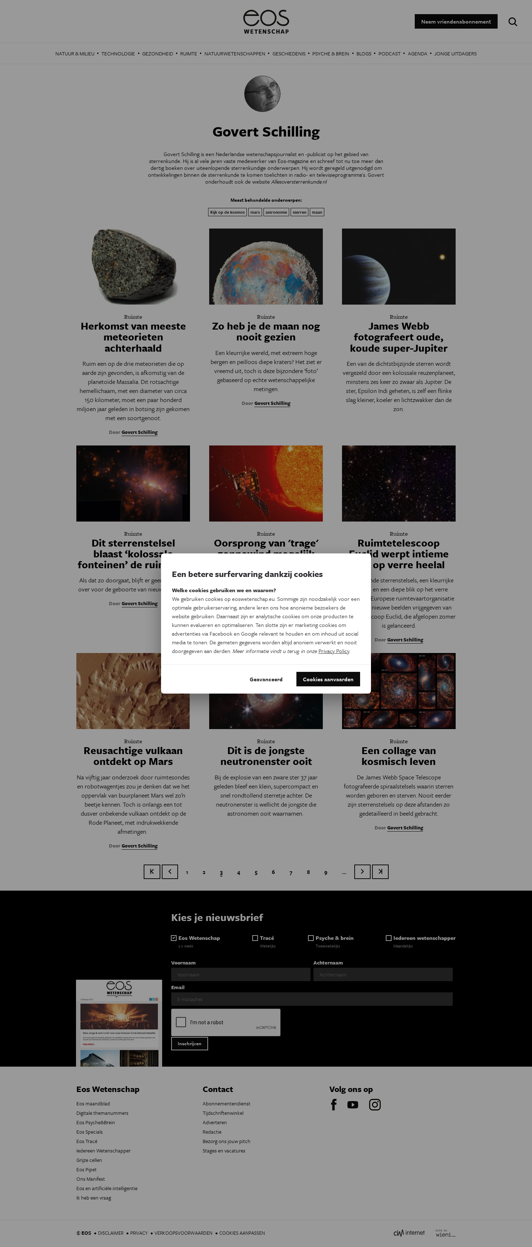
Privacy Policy (333, 651)
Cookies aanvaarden (328, 679)
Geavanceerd (266, 679)
